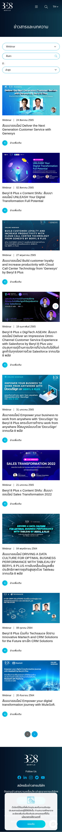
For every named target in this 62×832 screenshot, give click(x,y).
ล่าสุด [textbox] (8, 70)
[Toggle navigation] (36, 7)
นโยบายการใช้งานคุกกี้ (31, 816)
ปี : (3, 63)
